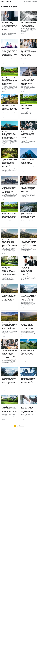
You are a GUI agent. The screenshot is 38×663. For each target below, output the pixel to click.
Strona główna (34, 1)
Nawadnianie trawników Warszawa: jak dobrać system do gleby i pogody (28, 107)
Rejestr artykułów (27, 1)
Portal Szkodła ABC (6, 1)
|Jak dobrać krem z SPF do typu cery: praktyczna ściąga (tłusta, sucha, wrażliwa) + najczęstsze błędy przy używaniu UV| (28, 162)
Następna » (21, 425)
